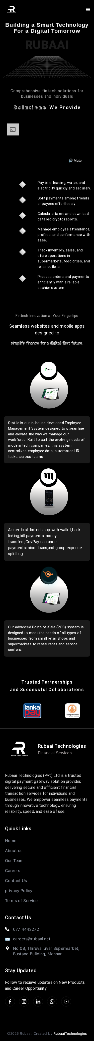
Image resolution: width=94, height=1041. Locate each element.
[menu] (88, 9)
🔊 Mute (75, 160)
